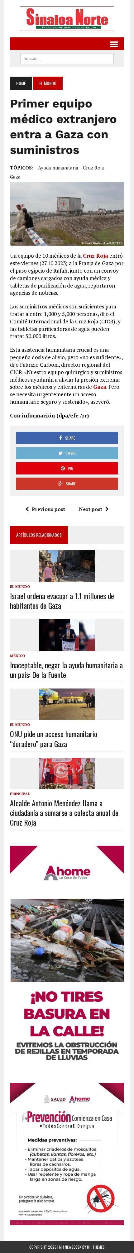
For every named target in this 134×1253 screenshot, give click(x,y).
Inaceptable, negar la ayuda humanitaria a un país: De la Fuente (66, 669)
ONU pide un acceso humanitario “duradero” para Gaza (53, 738)
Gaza (15, 177)
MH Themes (96, 1247)
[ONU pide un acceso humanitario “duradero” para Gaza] (67, 715)
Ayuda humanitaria (58, 167)
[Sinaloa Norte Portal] (67, 18)
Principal (20, 793)
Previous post (48, 509)
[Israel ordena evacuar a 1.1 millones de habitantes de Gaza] (67, 577)
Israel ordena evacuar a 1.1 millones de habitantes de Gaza (62, 600)
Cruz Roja (93, 167)
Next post (90, 509)
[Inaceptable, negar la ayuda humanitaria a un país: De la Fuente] (67, 646)
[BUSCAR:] (67, 58)
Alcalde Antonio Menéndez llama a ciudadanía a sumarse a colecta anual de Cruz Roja (64, 812)
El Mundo (20, 586)
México (17, 655)
